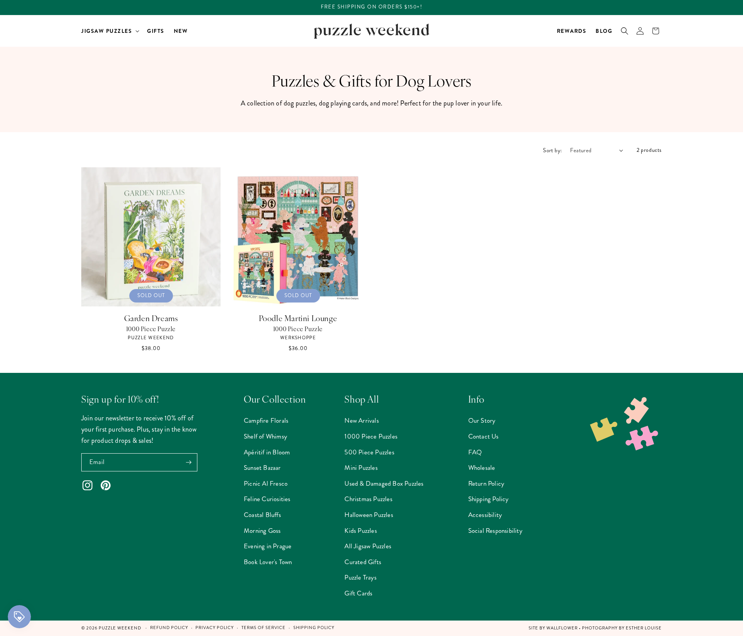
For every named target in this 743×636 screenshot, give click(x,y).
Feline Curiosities (267, 498)
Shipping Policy (488, 498)
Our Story (482, 420)
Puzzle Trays (360, 577)
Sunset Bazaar (262, 467)
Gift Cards (358, 593)
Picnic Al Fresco (266, 483)
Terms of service (263, 628)
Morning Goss (262, 530)
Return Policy (486, 483)
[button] (109, 31)
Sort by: (552, 150)
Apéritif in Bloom (267, 452)
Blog (604, 31)
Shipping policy (313, 628)
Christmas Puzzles (368, 498)
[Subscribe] (188, 462)
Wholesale (481, 467)
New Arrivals (361, 420)
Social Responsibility (495, 530)
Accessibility (485, 514)
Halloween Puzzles (368, 514)
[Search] (624, 31)
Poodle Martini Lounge (298, 318)
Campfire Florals (266, 420)
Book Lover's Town (268, 561)
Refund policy (169, 628)
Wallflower (562, 628)
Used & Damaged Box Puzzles (383, 483)
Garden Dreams (151, 318)
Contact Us (483, 436)
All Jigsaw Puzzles (367, 546)
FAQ (475, 452)
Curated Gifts (362, 561)
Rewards (572, 31)
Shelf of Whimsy (265, 436)
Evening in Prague (267, 546)
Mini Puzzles (360, 467)
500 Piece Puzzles (369, 452)
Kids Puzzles (360, 530)
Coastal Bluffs (262, 514)
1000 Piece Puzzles (370, 436)
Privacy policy (214, 628)
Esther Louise (644, 628)
